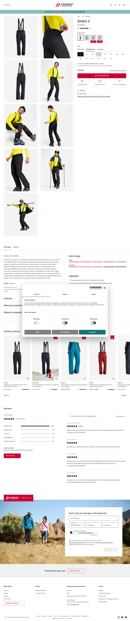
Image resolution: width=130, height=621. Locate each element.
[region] (39, 126)
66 (99, 58)
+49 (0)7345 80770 (74, 605)
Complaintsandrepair (104, 593)
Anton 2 (6, 383)
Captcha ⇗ (94, 535)
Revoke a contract (12, 603)
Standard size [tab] (90, 49)
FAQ (68, 593)
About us (6, 590)
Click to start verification (86, 533)
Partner (6, 596)
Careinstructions (40, 593)
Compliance (7, 599)
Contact (69, 590)
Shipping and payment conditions (77, 596)
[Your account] (119, 5)
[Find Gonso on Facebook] (122, 617)
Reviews (16, 247)
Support (100, 590)
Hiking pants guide (40, 590)
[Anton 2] (21, 37)
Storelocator (102, 596)
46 (86, 54)
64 (92, 58)
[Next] (123, 395)
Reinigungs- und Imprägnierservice (108, 599)
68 (105, 58)
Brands (6, 593)
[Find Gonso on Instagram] (119, 617)
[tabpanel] (101, 56)
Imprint (50, 616)
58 (123, 54)
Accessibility (69, 618)
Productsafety (102, 602)
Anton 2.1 (63, 383)
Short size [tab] (80, 49)
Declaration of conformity (58, 618)
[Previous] (7, 395)
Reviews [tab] (8, 408)
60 (80, 58)
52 (105, 54)
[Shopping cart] (124, 5)
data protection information (77, 543)
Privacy (55, 616)
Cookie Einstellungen (64, 616)
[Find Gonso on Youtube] (126, 617)
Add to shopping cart (102, 76)
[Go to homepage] (65, 5)
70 (111, 58)
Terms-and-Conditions (41, 616)
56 (117, 54)
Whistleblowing (85, 616)
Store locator (74, 571)
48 (92, 54)
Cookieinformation (75, 616)
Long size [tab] (100, 49)
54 (111, 54)
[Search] (111, 5)
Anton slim (35, 383)
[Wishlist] (115, 5)
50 (100, 54)
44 (80, 54)
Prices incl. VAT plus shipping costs (118, 70)
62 (86, 58)
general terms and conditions (104, 543)
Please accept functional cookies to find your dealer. (94, 96)
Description (7, 247)
